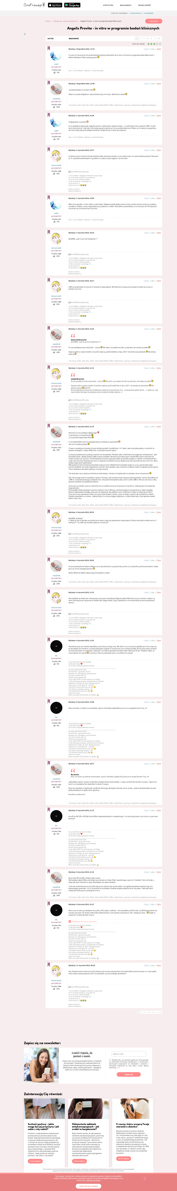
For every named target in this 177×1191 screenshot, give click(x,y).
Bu (56, 656)
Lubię (152, 49)
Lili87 (56, 64)
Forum (48, 21)
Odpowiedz (153, 21)
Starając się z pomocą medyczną (65, 21)
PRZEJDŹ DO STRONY (88, 1186)
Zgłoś (159, 49)
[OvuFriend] (34, 6)
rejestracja (136, 13)
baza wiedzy (125, 5)
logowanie (148, 13)
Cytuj (146, 49)
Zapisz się (129, 1074)
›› (159, 38)
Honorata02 (56, 165)
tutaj (118, 1068)
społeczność (144, 5)
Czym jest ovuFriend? (119, 13)
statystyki (108, 5)
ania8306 (56, 99)
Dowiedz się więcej (93, 1180)
